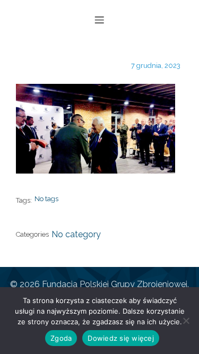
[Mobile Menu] (100, 20)
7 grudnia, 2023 (155, 66)
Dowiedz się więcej (121, 338)
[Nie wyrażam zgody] (185, 320)
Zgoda (61, 338)
